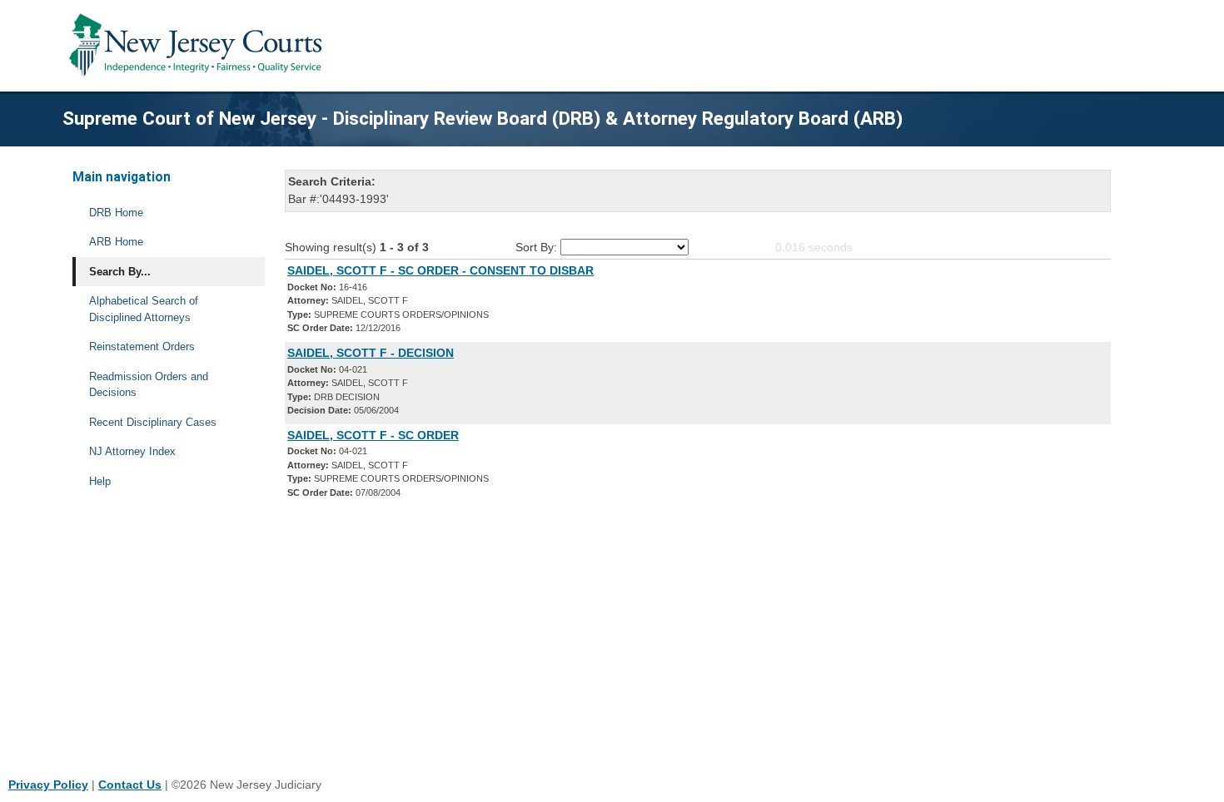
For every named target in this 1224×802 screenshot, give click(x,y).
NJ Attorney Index (132, 451)
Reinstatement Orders (142, 346)
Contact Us (130, 784)
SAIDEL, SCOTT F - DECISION (370, 352)
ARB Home (116, 241)
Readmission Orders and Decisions (148, 384)
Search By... (120, 271)
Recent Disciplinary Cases (152, 422)
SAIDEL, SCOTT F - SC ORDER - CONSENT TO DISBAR (440, 270)
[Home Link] (198, 46)
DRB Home (116, 212)
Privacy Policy (48, 784)
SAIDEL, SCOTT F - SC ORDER (373, 435)
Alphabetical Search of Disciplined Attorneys (143, 309)
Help (100, 481)
